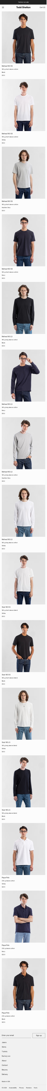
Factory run (6, 1056)
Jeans (4, 1042)
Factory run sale (23, 2)
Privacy (21, 1088)
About (4, 1061)
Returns (5, 1070)
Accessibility (13, 1088)
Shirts (4, 1047)
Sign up (39, 1035)
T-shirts (4, 1051)
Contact (5, 1065)
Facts (35, 1088)
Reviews (29, 1088)
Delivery (5, 1074)
